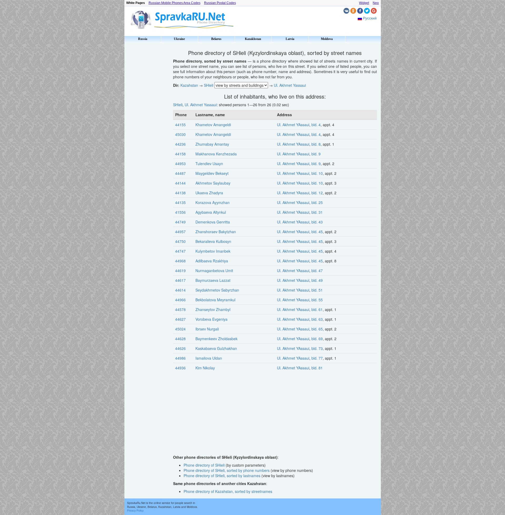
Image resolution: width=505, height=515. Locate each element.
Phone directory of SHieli (204, 465)
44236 (180, 144)
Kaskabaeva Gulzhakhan (216, 348)
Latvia (290, 39)
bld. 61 (317, 309)
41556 (180, 212)
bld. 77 (317, 358)
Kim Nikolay (205, 367)
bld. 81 (317, 367)
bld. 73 (317, 348)
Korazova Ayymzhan (212, 202)
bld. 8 (316, 144)
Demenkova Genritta (212, 222)
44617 (180, 280)
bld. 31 (317, 212)
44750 (180, 241)
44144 (180, 183)
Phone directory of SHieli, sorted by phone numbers (227, 470)
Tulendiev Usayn (209, 163)
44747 (180, 251)
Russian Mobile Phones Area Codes (174, 3)
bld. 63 (317, 319)
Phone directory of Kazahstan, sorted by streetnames (228, 491)
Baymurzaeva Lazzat (212, 280)
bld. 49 (317, 280)
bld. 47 (317, 270)
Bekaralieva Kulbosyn (213, 241)
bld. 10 (317, 173)
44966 (180, 299)
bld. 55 (317, 299)
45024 (180, 329)
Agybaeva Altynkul (210, 212)
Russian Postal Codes (220, 3)
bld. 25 (317, 202)
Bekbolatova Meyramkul (215, 299)
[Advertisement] (146, 123)
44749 (180, 222)
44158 (180, 153)
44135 (180, 202)
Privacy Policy (135, 510)
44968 (180, 260)
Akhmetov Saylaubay (212, 183)
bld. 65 (317, 329)
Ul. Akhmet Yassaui (290, 85)
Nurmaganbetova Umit (214, 270)
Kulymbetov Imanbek (212, 251)
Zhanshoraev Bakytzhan (215, 231)
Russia (142, 39)
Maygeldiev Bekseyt (212, 173)
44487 (180, 173)
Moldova (327, 39)
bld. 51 (317, 290)
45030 (180, 134)
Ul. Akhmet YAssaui (293, 124)
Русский (370, 18)
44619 (180, 270)
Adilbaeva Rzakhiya (211, 260)
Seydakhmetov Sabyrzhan (217, 290)
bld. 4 (316, 124)
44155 (180, 124)
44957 (180, 231)
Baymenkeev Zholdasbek (216, 338)
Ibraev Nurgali (207, 329)
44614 (180, 290)
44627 (180, 319)
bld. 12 (317, 192)
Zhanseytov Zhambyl (212, 309)
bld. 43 (317, 222)
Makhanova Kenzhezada (216, 153)
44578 (180, 309)
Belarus (216, 39)
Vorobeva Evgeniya (211, 319)
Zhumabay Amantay (212, 144)
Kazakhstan (253, 39)
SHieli (208, 85)
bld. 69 (317, 338)
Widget (364, 3)
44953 (180, 163)
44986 (180, 358)
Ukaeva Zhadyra (209, 192)
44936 (180, 367)
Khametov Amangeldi (213, 124)
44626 (180, 348)
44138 (180, 192)
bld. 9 (316, 153)
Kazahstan (189, 85)
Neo (376, 3)
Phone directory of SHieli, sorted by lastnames (222, 475)
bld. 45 (317, 231)
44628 (180, 338)
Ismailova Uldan (208, 358)
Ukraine (179, 39)
